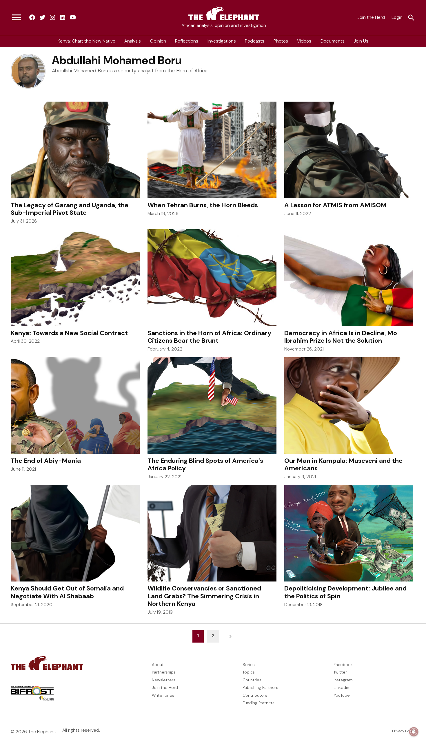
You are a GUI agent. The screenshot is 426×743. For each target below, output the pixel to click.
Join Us (361, 41)
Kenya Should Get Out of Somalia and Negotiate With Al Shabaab (67, 592)
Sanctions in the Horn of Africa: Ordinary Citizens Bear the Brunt (209, 337)
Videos (304, 41)
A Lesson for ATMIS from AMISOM (335, 205)
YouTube (342, 695)
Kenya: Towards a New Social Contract (69, 333)
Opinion (158, 41)
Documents (333, 41)
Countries (252, 680)
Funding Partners (258, 702)
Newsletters (163, 680)
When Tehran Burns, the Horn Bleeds (203, 205)
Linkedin (341, 687)
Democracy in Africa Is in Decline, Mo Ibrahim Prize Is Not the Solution (340, 337)
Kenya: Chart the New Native (86, 41)
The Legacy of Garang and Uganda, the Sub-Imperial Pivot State (69, 209)
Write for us (163, 695)
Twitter (340, 672)
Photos (281, 41)
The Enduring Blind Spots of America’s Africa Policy (205, 464)
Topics (249, 672)
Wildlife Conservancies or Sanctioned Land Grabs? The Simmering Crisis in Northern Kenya (204, 596)
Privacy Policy (403, 731)
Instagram (343, 680)
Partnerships (164, 672)
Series (249, 664)
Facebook (343, 664)
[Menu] (16, 17)
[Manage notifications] (413, 731)
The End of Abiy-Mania (46, 460)
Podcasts (254, 41)
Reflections (186, 41)
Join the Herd (371, 17)
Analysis (132, 41)
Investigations (221, 41)
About (158, 664)
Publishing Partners (260, 687)
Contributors (255, 695)
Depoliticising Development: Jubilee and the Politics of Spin (345, 592)
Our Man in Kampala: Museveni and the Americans (343, 464)
